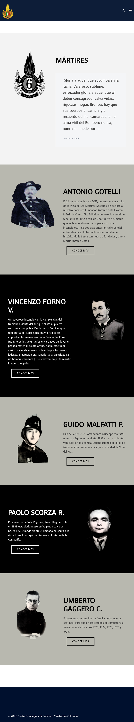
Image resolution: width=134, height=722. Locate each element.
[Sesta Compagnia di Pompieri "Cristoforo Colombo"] (7, 10)
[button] (123, 10)
